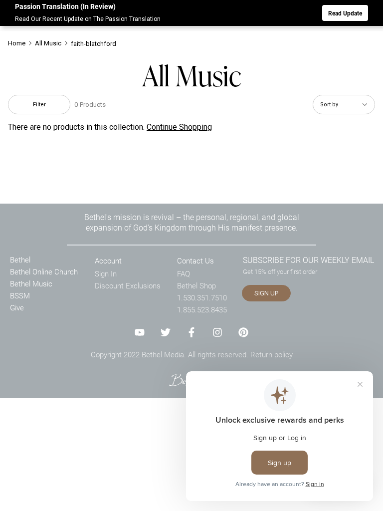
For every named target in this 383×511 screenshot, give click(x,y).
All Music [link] (48, 43)
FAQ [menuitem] (183, 273)
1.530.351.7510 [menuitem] (202, 297)
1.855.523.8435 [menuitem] (202, 309)
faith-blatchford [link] (93, 43)
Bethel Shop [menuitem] (196, 285)
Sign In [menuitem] (106, 273)
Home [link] (16, 43)
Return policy (271, 354)
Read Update (345, 13)
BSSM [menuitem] (20, 295)
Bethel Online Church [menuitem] (44, 271)
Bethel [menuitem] (20, 259)
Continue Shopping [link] (179, 127)
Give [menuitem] (17, 307)
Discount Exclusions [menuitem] (128, 285)
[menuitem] (20, 43)
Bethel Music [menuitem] (31, 283)
